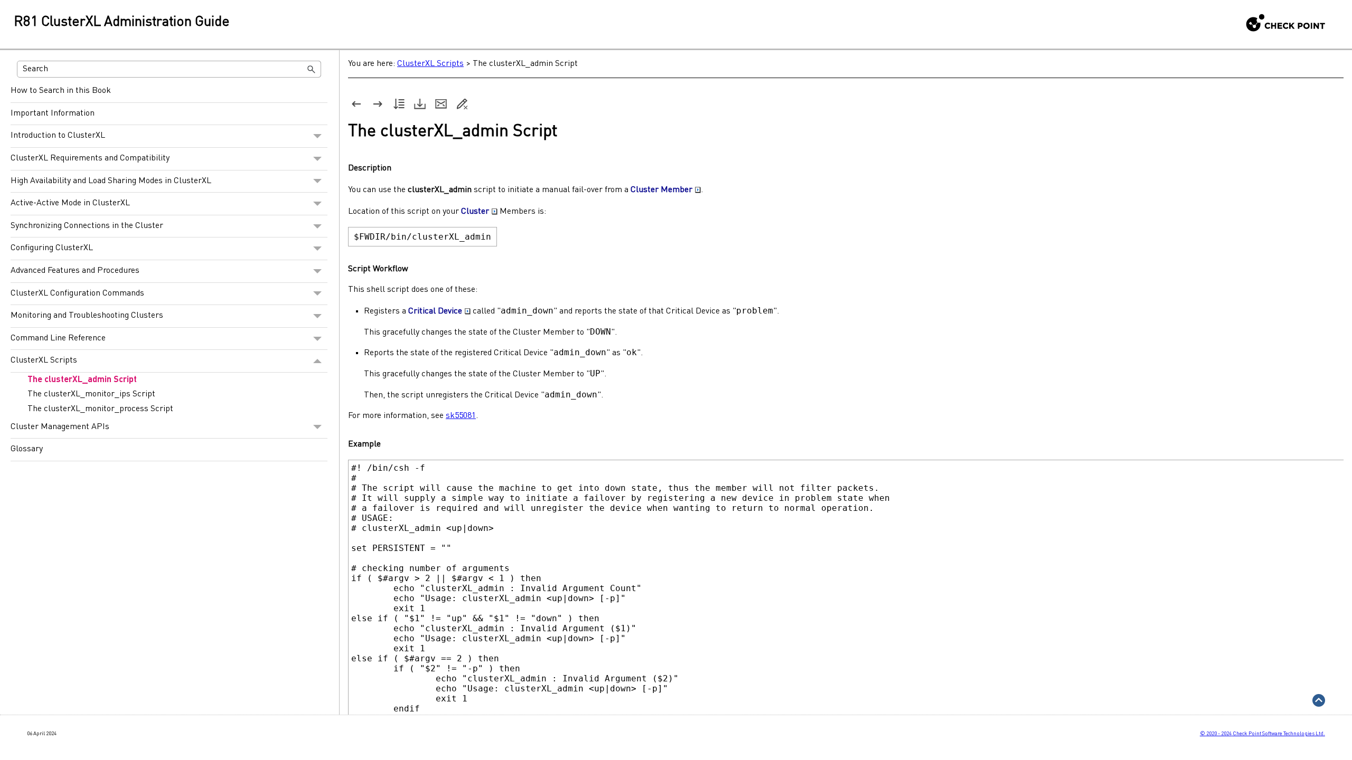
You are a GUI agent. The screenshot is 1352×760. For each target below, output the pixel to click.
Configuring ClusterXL (52, 248)
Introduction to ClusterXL (58, 135)
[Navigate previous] (356, 104)
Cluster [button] (475, 211)
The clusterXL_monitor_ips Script (91, 394)
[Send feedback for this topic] (441, 104)
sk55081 (461, 416)
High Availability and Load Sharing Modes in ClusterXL (111, 181)
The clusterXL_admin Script (82, 380)
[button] (311, 69)
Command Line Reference (58, 338)
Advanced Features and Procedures (75, 271)
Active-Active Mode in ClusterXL (70, 203)
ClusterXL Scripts (44, 360)
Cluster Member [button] (661, 190)
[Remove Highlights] (462, 104)
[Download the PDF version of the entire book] (419, 104)
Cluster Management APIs (60, 427)
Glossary (27, 449)
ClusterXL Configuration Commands (77, 293)
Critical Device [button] (435, 311)
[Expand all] (398, 104)
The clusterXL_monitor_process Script (100, 409)
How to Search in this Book (61, 91)
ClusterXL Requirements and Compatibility (90, 158)
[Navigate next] (377, 104)
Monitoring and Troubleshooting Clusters (87, 315)
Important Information (53, 113)
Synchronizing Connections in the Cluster (87, 226)
